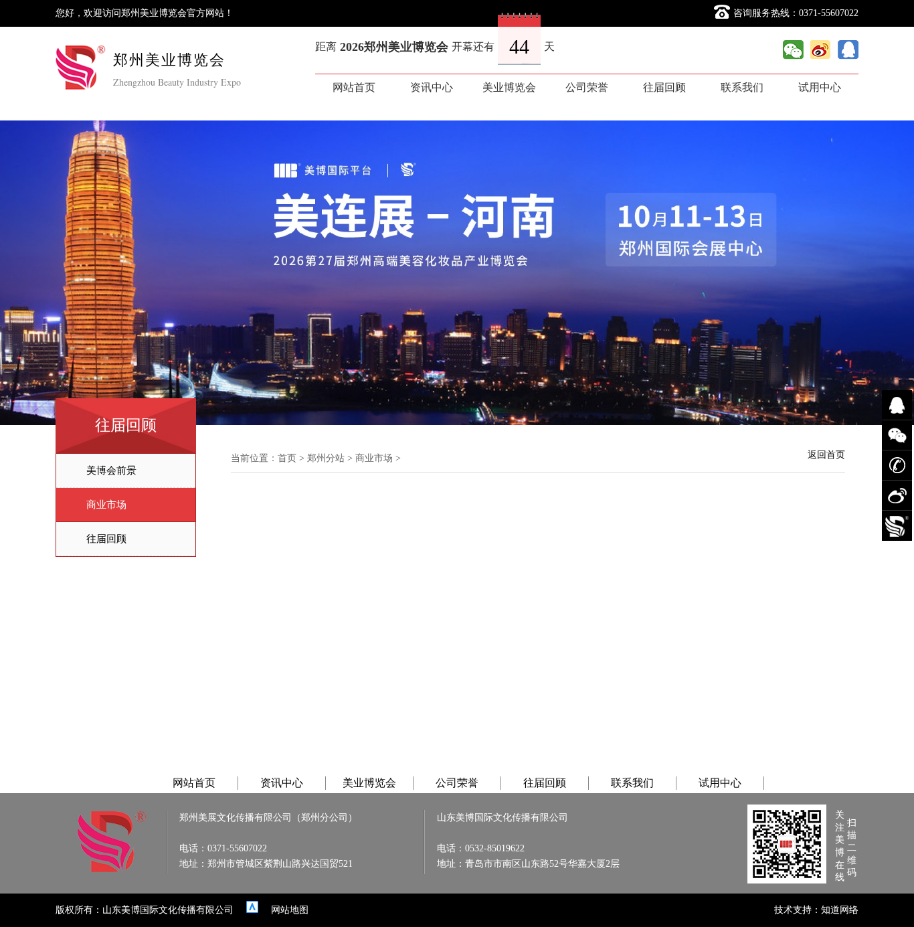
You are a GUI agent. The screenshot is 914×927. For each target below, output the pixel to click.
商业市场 (106, 504)
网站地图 (289, 910)
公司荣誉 (586, 87)
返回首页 (826, 455)
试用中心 (819, 87)
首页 (287, 458)
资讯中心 (431, 87)
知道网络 (839, 910)
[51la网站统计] (252, 910)
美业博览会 (509, 87)
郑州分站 (326, 458)
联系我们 (742, 87)
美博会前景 (111, 470)
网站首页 (354, 87)
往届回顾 (664, 87)
